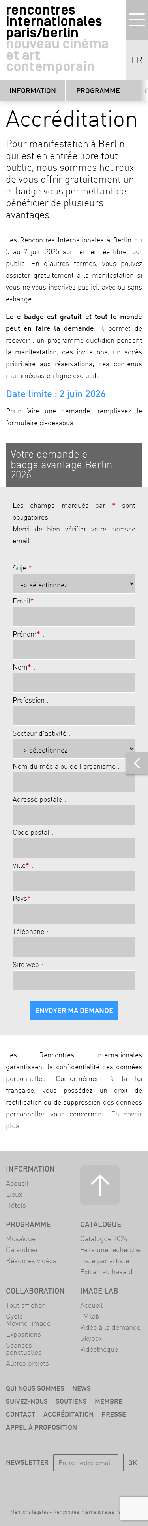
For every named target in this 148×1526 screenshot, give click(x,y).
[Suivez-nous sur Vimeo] (108, 1485)
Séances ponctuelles (24, 1349)
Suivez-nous (27, 1401)
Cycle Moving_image (28, 1320)
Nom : (24, 667)
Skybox (91, 1338)
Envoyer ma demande (74, 1010)
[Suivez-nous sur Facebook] (40, 1485)
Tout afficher (25, 1305)
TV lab (89, 1316)
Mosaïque (21, 1238)
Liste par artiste (104, 1260)
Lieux (14, 1194)
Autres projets (27, 1363)
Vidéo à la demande (110, 1327)
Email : (25, 601)
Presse (113, 1414)
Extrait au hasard (106, 1271)
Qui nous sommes (35, 1388)
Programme (98, 90)
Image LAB (99, 1290)
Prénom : (28, 634)
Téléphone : (30, 931)
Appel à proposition (41, 1427)
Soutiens (71, 1401)
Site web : (28, 964)
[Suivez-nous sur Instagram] (85, 1485)
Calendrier (22, 1249)
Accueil (17, 1183)
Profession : (31, 700)
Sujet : (24, 568)
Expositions (23, 1334)
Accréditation (68, 1414)
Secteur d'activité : (41, 733)
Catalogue (100, 1224)
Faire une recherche (110, 1249)
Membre (108, 1401)
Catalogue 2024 (103, 1238)
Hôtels (16, 1205)
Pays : (24, 898)
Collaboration (35, 1290)
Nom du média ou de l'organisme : (66, 766)
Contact (21, 1414)
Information (32, 90)
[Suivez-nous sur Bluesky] (63, 1485)
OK (132, 1462)
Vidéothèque (99, 1349)
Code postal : (33, 832)
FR (136, 60)
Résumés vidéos (31, 1260)
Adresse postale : (39, 799)
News (81, 1388)
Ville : (23, 865)
